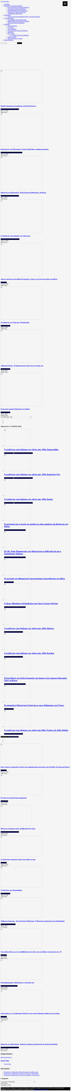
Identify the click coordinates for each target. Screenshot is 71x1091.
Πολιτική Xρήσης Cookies (15, 38)
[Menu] (65, 3)
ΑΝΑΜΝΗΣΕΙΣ (12, 26)
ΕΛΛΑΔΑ (11, 27)
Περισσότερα (45, 1089)
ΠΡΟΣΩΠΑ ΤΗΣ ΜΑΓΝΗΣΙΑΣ (13, 6)
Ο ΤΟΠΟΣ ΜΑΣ (9, 18)
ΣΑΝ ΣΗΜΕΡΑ (12, 29)
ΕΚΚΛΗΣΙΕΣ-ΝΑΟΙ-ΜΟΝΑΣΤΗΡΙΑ (18, 21)
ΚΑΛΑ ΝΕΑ (11, 34)
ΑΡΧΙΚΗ (7, 4)
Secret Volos (5, 1061)
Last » (17, 737)
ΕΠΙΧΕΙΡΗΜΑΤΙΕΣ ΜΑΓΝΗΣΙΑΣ (18, 10)
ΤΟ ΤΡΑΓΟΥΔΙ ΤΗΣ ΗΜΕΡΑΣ (20, 35)
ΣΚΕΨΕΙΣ (10, 32)
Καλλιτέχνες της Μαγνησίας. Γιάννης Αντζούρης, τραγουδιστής (21, 1073)
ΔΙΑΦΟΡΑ (7, 24)
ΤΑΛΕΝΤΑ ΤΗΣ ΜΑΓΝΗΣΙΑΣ (17, 9)
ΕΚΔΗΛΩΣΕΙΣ (12, 37)
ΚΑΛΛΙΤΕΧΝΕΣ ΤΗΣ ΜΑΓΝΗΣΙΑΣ (18, 7)
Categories (3, 1082)
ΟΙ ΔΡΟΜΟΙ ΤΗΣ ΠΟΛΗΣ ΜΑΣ (17, 20)
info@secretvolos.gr (6, 1057)
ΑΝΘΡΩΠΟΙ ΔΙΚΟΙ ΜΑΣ (15, 13)
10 (13, 737)
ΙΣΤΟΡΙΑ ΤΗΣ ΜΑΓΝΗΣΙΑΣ (16, 23)
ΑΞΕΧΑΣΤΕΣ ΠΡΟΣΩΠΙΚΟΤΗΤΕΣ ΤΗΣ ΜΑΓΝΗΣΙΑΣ (24, 16)
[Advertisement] (35, 57)
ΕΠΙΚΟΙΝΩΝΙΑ (9, 40)
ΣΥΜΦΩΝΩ (37, 1089)
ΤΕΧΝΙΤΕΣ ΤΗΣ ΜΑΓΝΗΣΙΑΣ (17, 12)
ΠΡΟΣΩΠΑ (7, 15)
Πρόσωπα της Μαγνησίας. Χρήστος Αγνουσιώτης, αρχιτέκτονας (21, 1075)
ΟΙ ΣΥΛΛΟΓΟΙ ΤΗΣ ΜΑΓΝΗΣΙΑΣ (18, 30)
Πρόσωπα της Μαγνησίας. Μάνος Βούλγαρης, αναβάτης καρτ (21, 1072)
